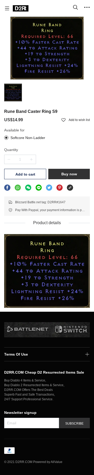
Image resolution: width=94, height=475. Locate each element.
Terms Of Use (16, 354)
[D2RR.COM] (20, 8)
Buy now (69, 174)
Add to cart (25, 174)
